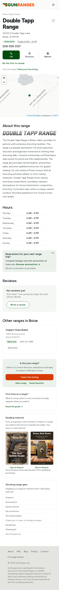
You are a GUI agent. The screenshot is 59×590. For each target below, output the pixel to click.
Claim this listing (30, 377)
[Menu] (53, 5)
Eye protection (12, 507)
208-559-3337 (12, 46)
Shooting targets (14, 516)
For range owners (16, 557)
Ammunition (11, 502)
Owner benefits (36, 383)
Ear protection (12, 511)
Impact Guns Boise (17, 329)
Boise (17, 14)
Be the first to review (13, 63)
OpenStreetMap (34, 115)
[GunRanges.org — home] (18, 4)
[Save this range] (53, 20)
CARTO (55, 115)
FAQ (19, 551)
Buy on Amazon (17, 467)
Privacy (34, 551)
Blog (26, 551)
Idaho (11, 14)
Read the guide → (14, 406)
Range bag (10, 525)
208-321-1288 (26, 342)
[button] (4, 78)
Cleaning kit (11, 529)
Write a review (17, 305)
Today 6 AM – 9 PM (27, 41)
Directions (12, 348)
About (11, 551)
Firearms (9, 497)
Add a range (20, 383)
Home (5, 14)
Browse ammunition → (28, 264)
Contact (45, 551)
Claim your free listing (27, 69)
